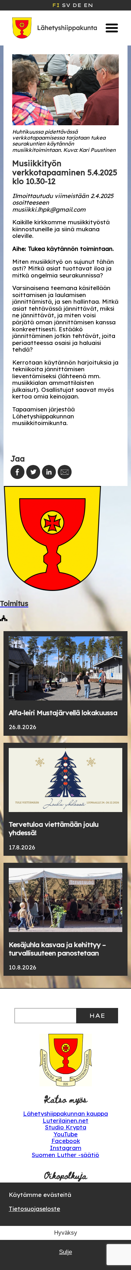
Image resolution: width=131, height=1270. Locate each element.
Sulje (65, 1252)
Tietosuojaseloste (34, 1208)
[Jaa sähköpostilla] (65, 472)
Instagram (65, 1147)
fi (56, 5)
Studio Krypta (65, 1127)
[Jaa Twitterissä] (33, 472)
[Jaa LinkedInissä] (49, 472)
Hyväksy (65, 1232)
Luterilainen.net (65, 1120)
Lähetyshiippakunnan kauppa (65, 1113)
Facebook (65, 1140)
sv (66, 5)
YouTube (65, 1134)
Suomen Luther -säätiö (65, 1154)
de (76, 5)
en (88, 5)
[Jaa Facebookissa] (17, 472)
